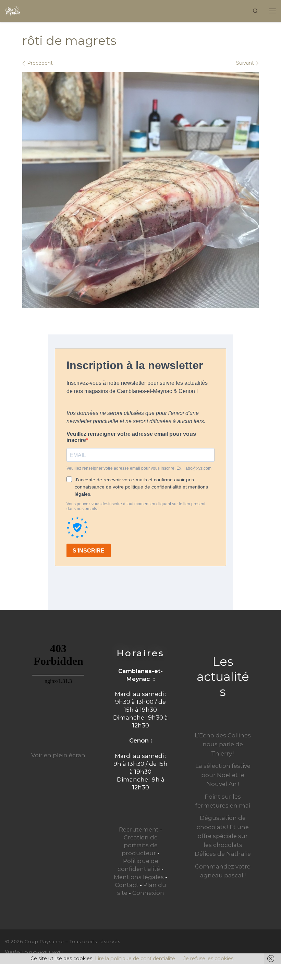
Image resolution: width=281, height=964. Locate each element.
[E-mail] (250, 946)
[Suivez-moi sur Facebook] (261, 946)
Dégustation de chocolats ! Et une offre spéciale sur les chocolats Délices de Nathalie (223, 835)
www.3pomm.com (44, 951)
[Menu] (272, 11)
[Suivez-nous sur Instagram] (273, 946)
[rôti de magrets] (140, 190)
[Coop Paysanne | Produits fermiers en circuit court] (13, 10)
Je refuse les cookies (208, 958)
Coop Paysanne (44, 941)
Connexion (148, 892)
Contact (126, 884)
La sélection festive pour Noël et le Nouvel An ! (223, 774)
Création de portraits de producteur (140, 845)
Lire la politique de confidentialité (135, 958)
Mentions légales (139, 877)
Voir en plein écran (58, 755)
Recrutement (139, 829)
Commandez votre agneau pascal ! (223, 871)
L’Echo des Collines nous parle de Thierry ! (223, 744)
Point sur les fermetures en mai (222, 801)
